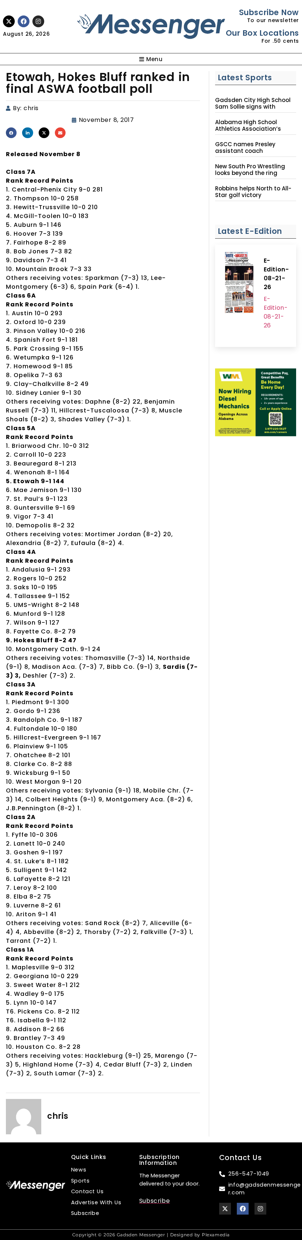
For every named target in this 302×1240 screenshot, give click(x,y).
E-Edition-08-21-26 (276, 273)
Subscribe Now (269, 12)
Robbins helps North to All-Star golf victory (253, 192)
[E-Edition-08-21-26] (239, 283)
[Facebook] (23, 21)
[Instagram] (38, 21)
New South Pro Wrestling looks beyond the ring (250, 169)
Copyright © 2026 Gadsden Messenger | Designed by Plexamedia (151, 1234)
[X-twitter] (9, 21)
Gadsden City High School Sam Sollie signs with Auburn (253, 107)
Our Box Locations (262, 33)
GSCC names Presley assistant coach (245, 147)
